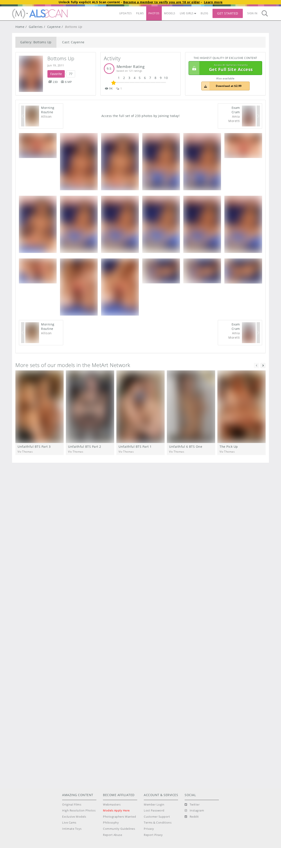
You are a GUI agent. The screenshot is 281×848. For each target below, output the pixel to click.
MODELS (169, 13)
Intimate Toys (72, 829)
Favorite (56, 74)
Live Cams (69, 822)
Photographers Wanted (119, 817)
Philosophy (111, 822)
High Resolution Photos (78, 810)
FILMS (140, 13)
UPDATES (125, 13)
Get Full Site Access (231, 68)
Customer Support (157, 817)
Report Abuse (112, 835)
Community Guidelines (119, 829)
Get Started (227, 13)
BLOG (204, 13)
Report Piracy (153, 835)
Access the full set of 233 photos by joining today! (140, 116)
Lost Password (154, 810)
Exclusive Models (74, 817)
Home (19, 27)
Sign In (252, 13)
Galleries (36, 27)
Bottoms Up (60, 58)
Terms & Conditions (157, 822)
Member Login (154, 804)
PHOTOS (154, 13)
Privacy (149, 829)
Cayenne (54, 27)
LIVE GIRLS (187, 13)
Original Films (71, 804)
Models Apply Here (116, 810)
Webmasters (112, 804)
